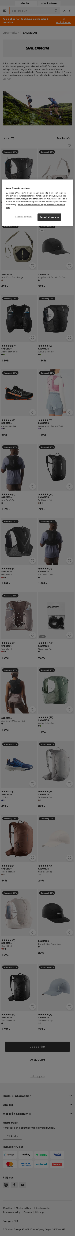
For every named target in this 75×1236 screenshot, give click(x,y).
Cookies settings (23, 217)
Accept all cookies (49, 217)
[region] (37, 202)
